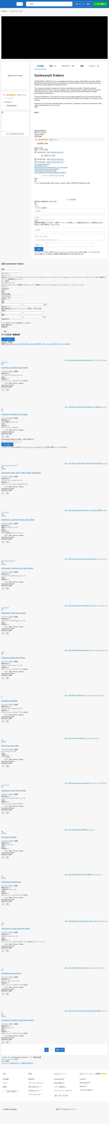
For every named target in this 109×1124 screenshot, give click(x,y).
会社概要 (6, 1079)
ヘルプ (5, 1083)
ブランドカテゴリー (35, 1094)
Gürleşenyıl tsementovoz (11, 882)
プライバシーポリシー (61, 252)
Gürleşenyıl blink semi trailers (13, 658)
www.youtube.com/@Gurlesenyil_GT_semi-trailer (50, 167)
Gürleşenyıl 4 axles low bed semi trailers (17, 1020)
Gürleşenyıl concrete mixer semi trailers (17, 568)
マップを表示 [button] (71, 199)
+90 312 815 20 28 (57, 162)
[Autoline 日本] (8, 4)
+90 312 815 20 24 (57, 159)
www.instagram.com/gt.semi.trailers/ (46, 169)
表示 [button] (49, 152)
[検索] (28, 4)
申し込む (7, 444)
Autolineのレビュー (34, 1090)
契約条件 (31, 1079)
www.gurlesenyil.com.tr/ (42, 164)
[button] (42, 143)
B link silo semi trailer (10, 746)
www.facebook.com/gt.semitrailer (45, 171)
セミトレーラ (6, 1059)
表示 (5, 331)
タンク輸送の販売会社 (25, 1063)
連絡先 (5, 1087)
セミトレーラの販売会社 (9, 1063)
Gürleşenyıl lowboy (9, 837)
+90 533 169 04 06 (57, 152)
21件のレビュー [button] (22, 95)
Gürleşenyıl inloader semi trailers (14, 414)
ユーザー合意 (77, 252)
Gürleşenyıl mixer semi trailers (13, 613)
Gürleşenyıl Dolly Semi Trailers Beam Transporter (21, 473)
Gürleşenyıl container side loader (14, 368)
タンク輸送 (14, 1059)
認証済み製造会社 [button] (40, 131)
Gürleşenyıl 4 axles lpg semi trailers (15, 929)
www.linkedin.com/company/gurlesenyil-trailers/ (50, 172)
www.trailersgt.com (40, 166)
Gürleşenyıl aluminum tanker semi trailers (18, 520)
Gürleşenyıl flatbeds (9, 701)
